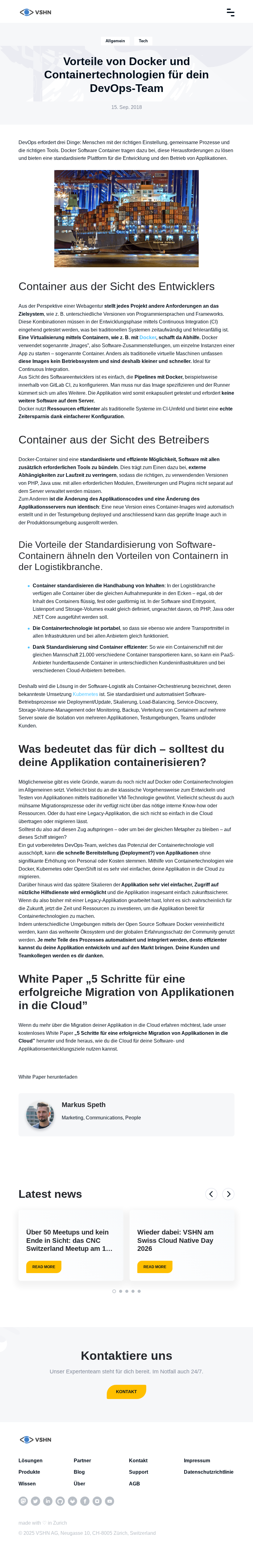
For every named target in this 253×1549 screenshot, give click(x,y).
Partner (82, 1460)
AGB (134, 1483)
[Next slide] (228, 1194)
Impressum (197, 1460)
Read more (43, 1267)
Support (138, 1472)
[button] (114, 1291)
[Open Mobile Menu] (230, 12)
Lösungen (31, 1460)
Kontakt (126, 1391)
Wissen (27, 1483)
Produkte (29, 1472)
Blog (79, 1472)
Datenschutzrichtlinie (209, 1472)
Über (79, 1483)
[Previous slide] (211, 1194)
